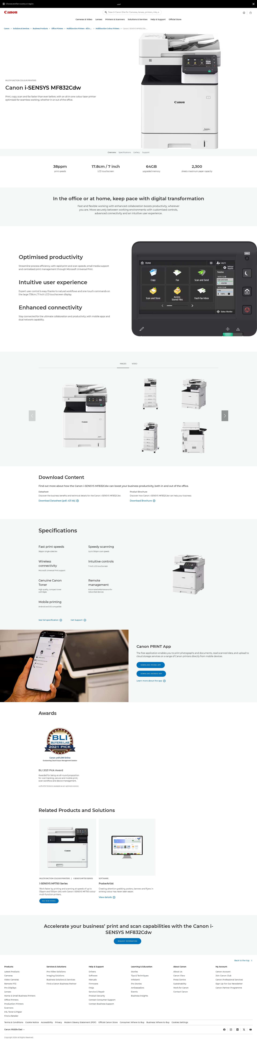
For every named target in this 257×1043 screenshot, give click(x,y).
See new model (49, 901)
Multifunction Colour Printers (20, 80)
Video (134, 364)
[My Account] (244, 13)
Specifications (125, 152)
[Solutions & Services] (148, 19)
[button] (225, 415)
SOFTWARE (103, 878)
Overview (112, 152)
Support (145, 152)
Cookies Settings (180, 1022)
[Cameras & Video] (93, 19)
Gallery (136, 152)
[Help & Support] (167, 19)
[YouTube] (251, 1030)
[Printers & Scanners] (126, 19)
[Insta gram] (231, 1030)
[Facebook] (224, 1030)
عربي (119, 4)
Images (123, 364)
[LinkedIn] (237, 1030)
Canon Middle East (13, 1029)
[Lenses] (103, 19)
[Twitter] (244, 1030)
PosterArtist (106, 883)
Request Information (127, 941)
